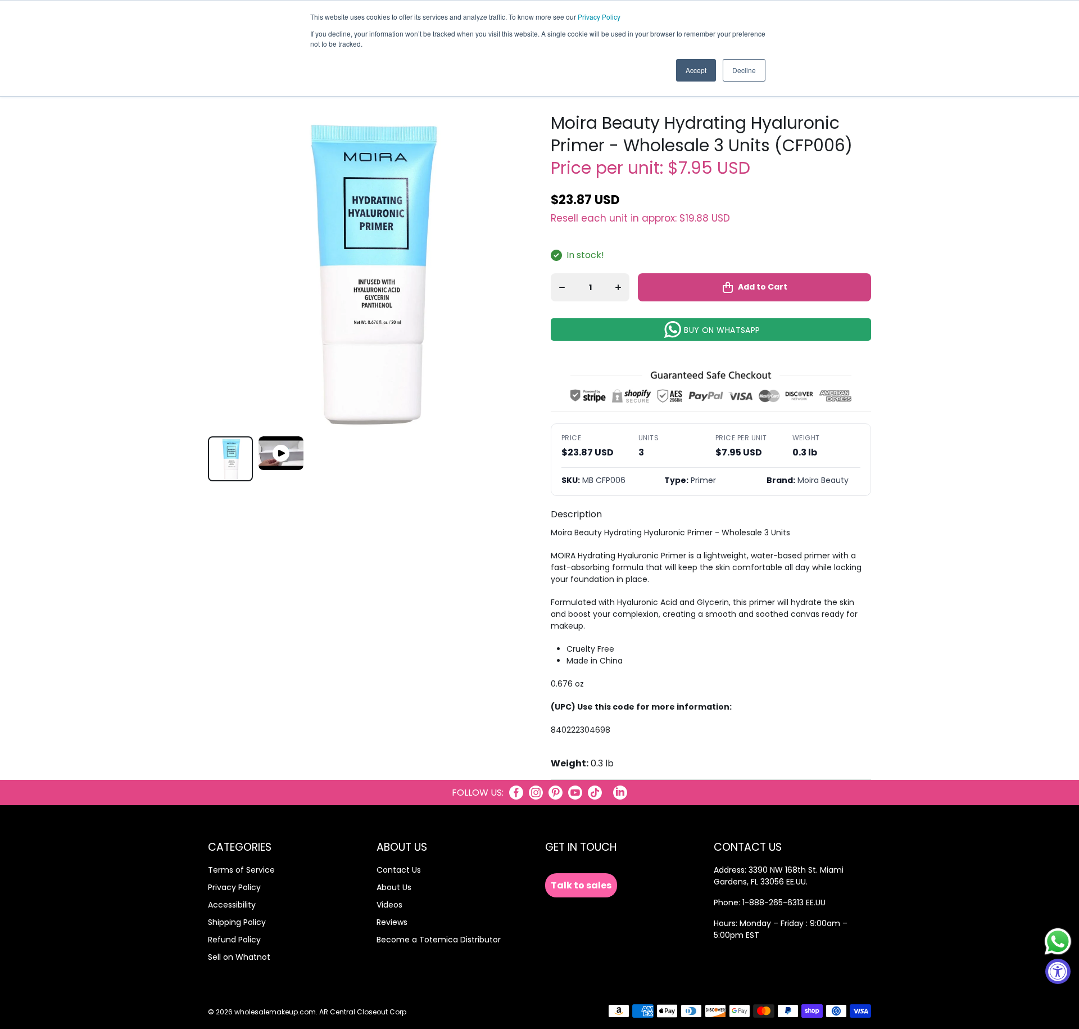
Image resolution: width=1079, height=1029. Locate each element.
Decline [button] (744, 70)
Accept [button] (696, 70)
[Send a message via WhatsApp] (1057, 941)
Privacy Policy (599, 16)
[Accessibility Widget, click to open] (1058, 971)
